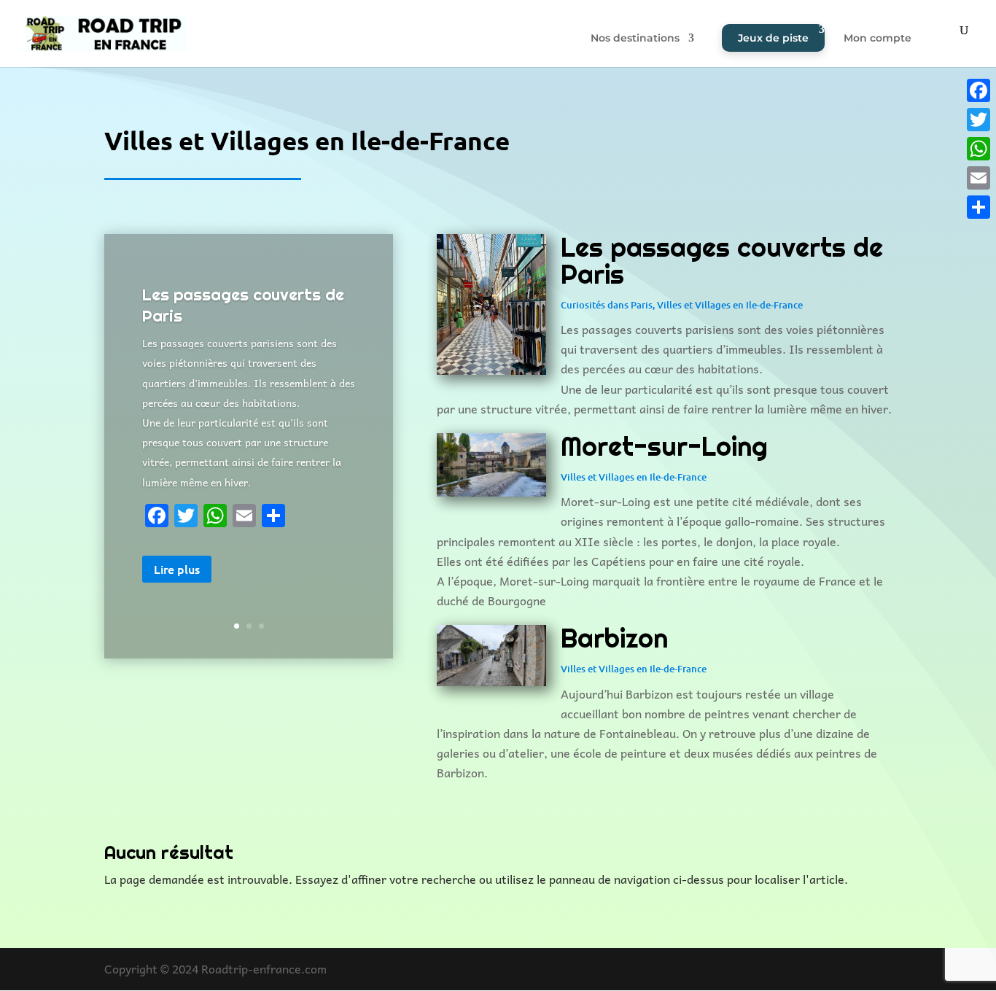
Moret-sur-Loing (664, 446)
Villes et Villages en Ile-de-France (730, 304)
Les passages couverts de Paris (722, 260)
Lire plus (177, 569)
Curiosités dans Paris (607, 304)
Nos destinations (635, 38)
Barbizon (614, 638)
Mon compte (877, 38)
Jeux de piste (773, 37)
